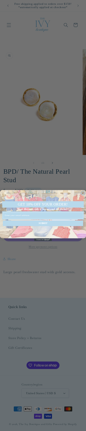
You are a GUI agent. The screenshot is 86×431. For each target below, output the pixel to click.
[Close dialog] (83, 193)
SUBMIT (43, 223)
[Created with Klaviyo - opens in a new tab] (43, 239)
